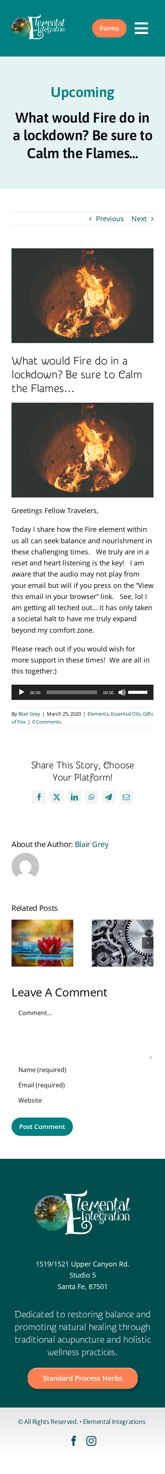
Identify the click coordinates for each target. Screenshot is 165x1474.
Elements (98, 713)
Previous (110, 218)
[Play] (21, 692)
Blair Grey (29, 713)
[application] (82, 692)
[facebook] (74, 1441)
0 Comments (46, 721)
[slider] (139, 691)
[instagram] (91, 1441)
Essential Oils (125, 713)
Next (139, 218)
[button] (17, 943)
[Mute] (122, 692)
